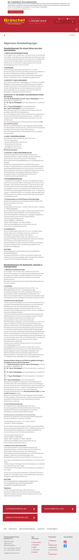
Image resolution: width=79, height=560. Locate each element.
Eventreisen (53, 550)
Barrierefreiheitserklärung (27, 529)
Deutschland (37, 542)
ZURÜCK (72, 35)
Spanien (35, 552)
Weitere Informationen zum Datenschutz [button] (18, 9)
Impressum (41, 529)
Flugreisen (53, 540)
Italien (35, 547)
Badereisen (53, 547)
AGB (5, 529)
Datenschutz (13, 529)
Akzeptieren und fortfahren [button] (15, 11)
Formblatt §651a (52, 529)
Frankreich (36, 545)
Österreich (36, 549)
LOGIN (61, 19)
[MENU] (76, 29)
